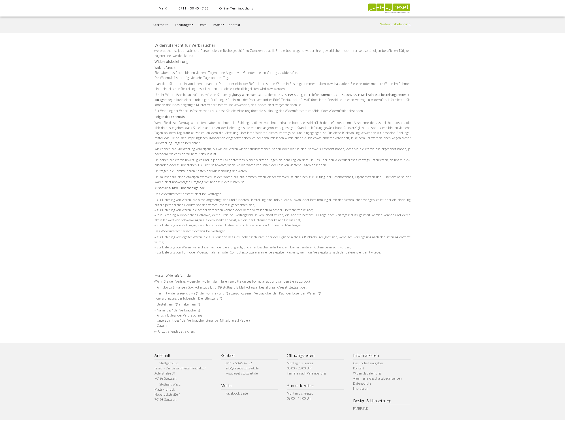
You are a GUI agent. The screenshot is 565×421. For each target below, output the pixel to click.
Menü (162, 8)
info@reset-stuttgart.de (242, 368)
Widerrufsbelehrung (367, 373)
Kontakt (358, 368)
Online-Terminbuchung (235, 8)
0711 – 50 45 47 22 (192, 8)
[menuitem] (160, 24)
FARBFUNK (360, 408)
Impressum (361, 388)
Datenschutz (362, 383)
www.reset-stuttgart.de (242, 373)
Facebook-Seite (236, 393)
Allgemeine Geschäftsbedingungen (377, 378)
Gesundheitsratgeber (368, 363)
